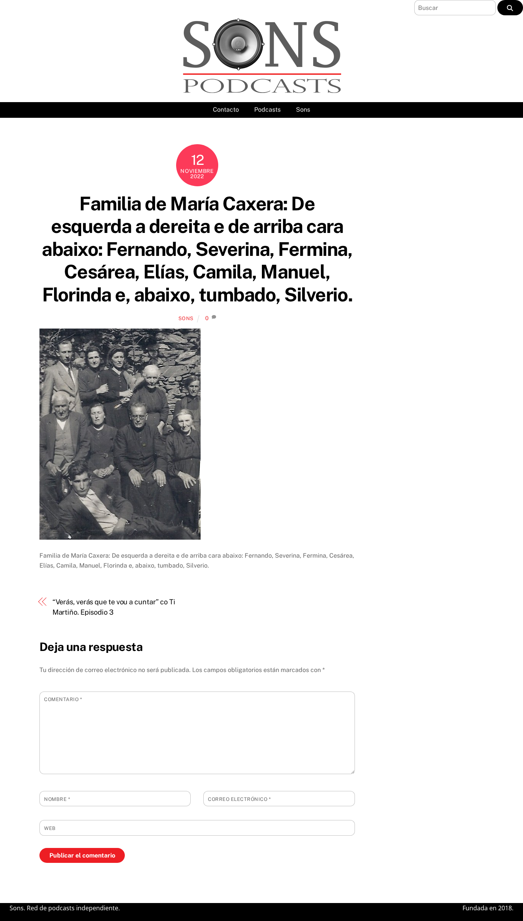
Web (50, 828)
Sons (303, 109)
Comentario (63, 699)
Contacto (226, 109)
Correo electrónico (239, 799)
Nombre (57, 799)
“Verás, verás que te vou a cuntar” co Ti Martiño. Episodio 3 (113, 607)
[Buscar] (510, 7)
